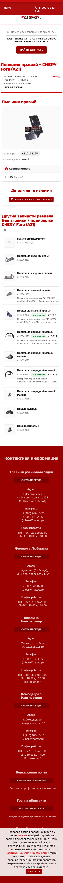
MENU (7, 7)
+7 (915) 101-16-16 (32, 735)
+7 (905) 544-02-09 (32, 586)
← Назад (54, 76)
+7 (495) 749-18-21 (32, 513)
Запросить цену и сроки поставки (32, 199)
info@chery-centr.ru (31, 780)
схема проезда (31, 480)
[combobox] (31, 32)
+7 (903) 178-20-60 (32, 516)
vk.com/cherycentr (31, 808)
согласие (21, 835)
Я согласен (34, 871)
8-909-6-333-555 (45, 9)
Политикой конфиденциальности (26, 852)
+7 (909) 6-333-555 (32, 658)
